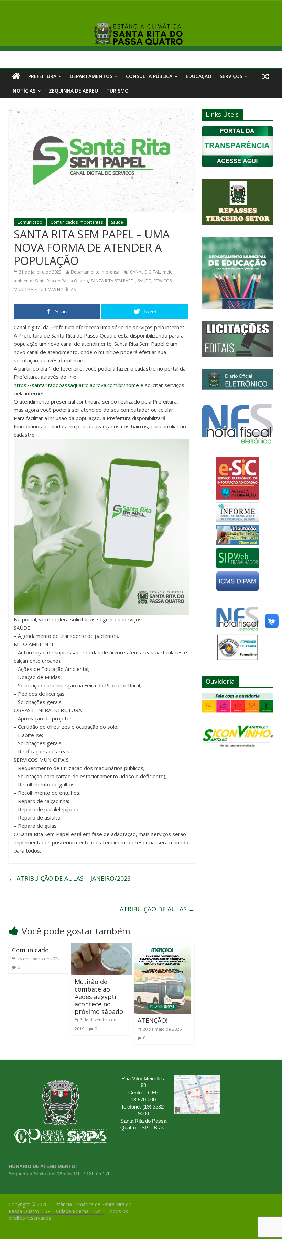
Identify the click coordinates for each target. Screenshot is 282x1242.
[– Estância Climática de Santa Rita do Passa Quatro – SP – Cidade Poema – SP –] (16, 76)
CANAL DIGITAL (145, 272)
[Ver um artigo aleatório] (265, 76)
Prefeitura (42, 76)
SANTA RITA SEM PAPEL (113, 281)
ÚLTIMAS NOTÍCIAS (57, 289)
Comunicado (29, 222)
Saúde (117, 222)
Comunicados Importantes (77, 222)
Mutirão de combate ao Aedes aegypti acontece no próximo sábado (99, 996)
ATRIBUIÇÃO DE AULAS (157, 909)
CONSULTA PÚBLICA (149, 76)
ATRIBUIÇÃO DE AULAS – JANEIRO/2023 (70, 878)
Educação (198, 76)
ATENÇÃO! (152, 1020)
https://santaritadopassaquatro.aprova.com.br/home (76, 385)
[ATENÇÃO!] (162, 947)
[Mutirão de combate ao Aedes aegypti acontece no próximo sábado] (101, 947)
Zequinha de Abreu (73, 90)
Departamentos (91, 76)
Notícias (24, 90)
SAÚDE (144, 281)
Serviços (231, 76)
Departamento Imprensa (95, 272)
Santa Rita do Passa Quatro (61, 281)
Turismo (117, 90)
